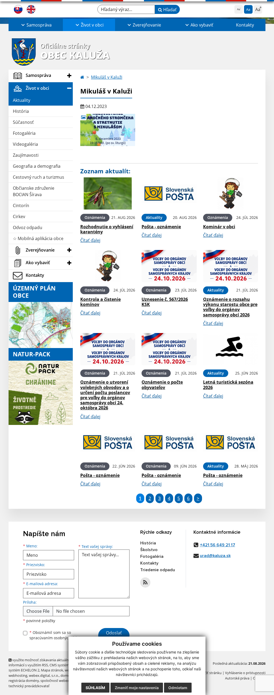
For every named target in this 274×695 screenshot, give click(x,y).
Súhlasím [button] (95, 687)
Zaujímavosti (26, 155)
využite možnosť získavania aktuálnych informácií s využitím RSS (41, 662)
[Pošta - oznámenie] (169, 193)
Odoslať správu (114, 636)
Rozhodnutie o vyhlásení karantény (106, 229)
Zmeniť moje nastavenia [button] (137, 687)
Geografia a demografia (36, 166)
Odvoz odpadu (27, 227)
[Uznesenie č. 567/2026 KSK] (169, 266)
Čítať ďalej (90, 240)
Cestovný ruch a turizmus (38, 177)
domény (67, 675)
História (21, 111)
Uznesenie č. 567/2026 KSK (165, 301)
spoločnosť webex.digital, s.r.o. (64, 680)
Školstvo (149, 550)
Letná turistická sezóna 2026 (228, 384)
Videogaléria (25, 144)
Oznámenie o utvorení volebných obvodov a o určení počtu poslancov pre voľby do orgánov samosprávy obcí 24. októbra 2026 (105, 395)
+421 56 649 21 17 (217, 545)
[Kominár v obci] (230, 193)
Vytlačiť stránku (209, 672)
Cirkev (19, 216)
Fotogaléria (24, 133)
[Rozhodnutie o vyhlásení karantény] (107, 193)
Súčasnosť (23, 122)
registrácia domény (24, 680)
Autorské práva (237, 678)
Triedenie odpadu (157, 570)
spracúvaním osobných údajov (56, 637)
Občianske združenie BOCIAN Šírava (33, 191)
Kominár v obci (219, 227)
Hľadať (169, 10)
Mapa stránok (52, 670)
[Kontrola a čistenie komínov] (107, 266)
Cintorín (21, 205)
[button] (36, 25)
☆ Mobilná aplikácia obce (38, 238)
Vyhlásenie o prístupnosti (245, 672)
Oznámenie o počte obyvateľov (162, 384)
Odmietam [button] (177, 687)
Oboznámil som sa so (56, 635)
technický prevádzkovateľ (29, 685)
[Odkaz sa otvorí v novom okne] (145, 582)
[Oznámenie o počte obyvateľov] (169, 349)
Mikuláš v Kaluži (106, 77)
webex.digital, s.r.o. (44, 675)
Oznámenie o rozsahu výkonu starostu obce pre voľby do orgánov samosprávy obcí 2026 (230, 307)
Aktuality (21, 100)
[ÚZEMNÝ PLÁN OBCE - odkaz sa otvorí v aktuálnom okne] (41, 324)
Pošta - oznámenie (161, 227)
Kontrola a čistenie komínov (100, 301)
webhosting (18, 675)
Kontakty (245, 25)
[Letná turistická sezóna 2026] (230, 349)
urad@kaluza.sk (215, 556)
